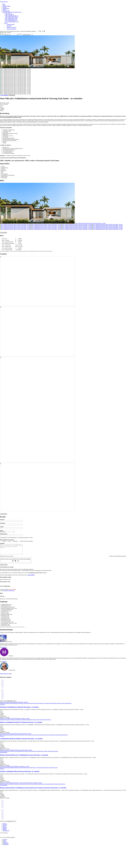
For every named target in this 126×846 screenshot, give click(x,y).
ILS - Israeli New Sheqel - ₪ (11, 20)
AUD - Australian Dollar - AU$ (11, 21)
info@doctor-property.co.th (8, 590)
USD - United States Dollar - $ (11, 15)
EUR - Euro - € (8, 13)
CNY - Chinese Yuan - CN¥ (11, 18)
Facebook (5, 827)
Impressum (5, 824)
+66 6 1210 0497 (6, 11)
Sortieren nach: (3, 700)
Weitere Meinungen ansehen (6, 673)
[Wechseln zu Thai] (4, 840)
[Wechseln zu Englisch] (5, 839)
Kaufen (4, 5)
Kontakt (4, 9)
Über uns (4, 823)
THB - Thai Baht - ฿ (9, 14)
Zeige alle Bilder (4, 232)
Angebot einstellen (6, 6)
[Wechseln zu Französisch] (6, 844)
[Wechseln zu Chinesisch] (5, 843)
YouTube (4, 829)
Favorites (4, 7)
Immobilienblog (6, 8)
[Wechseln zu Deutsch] (5, 842)
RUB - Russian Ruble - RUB (11, 19)
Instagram (5, 828)
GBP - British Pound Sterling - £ (12, 16)
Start (4, 3)
